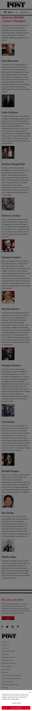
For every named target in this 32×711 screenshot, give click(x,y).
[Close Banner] (29, 692)
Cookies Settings (16, 703)
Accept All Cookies (16, 708)
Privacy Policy (15, 699)
